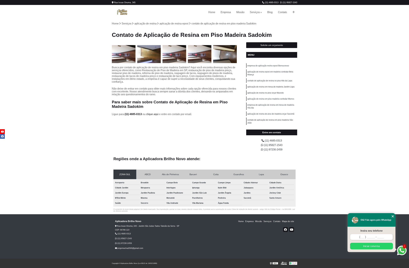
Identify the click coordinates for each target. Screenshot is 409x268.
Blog (270, 12)
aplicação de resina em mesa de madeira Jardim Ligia (270, 87)
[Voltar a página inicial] (122, 12)
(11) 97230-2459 (272, 149)
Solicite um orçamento (271, 45)
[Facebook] (285, 229)
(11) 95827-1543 (289, 2)
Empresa (226, 12)
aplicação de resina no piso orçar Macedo (265, 93)
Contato (282, 12)
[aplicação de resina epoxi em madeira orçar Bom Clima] (124, 54)
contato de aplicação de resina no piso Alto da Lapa (269, 81)
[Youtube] (291, 229)
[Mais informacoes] (293, 12)
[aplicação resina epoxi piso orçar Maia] (200, 54)
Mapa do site (288, 221)
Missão (240, 12)
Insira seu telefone (371, 230)
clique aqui (152, 114)
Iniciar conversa (371, 246)
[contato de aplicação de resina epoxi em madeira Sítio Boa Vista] (225, 54)
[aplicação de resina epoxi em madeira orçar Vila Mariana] (174, 54)
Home (211, 12)
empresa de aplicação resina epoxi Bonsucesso (268, 66)
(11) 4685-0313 (271, 2)
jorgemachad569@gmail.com (130, 248)
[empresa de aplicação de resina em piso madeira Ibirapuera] (149, 54)
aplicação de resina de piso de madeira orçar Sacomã (270, 114)
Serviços (255, 12)
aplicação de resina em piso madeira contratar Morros (270, 99)
